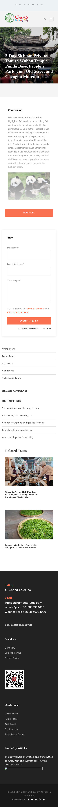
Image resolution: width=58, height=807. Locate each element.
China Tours (8, 348)
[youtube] (37, 4)
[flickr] (20, 4)
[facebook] (15, 4)
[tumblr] (28, 4)
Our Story (10, 647)
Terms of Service (34, 308)
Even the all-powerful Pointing (17, 437)
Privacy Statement (17, 312)
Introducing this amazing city (17, 415)
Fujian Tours (8, 356)
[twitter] (33, 4)
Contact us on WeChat (18, 624)
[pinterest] (24, 4)
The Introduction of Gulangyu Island (21, 408)
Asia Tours (7, 363)
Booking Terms (13, 652)
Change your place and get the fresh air (23, 422)
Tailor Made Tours (11, 378)
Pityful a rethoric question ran (17, 430)
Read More (29, 213)
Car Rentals (8, 370)
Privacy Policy (12, 658)
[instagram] (42, 4)
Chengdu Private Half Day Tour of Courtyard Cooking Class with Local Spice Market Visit (21, 494)
